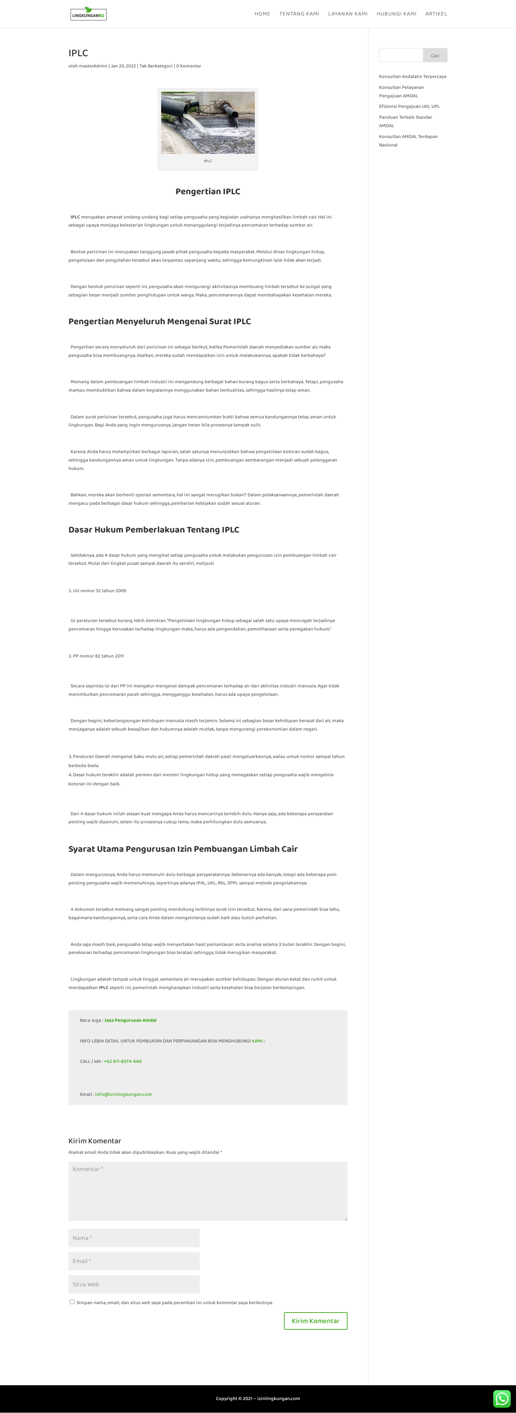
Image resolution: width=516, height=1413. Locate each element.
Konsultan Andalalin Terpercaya (412, 76)
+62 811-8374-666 (123, 1061)
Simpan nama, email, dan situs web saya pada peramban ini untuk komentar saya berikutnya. (175, 1303)
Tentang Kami (299, 15)
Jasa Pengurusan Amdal (130, 1020)
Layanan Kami (348, 15)
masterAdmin (93, 66)
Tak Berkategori (156, 66)
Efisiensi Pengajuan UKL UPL (409, 106)
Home (262, 15)
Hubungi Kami (397, 15)
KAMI (257, 1041)
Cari (435, 56)
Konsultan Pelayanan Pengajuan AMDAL (401, 92)
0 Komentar (188, 66)
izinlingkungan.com (278, 1398)
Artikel (436, 15)
